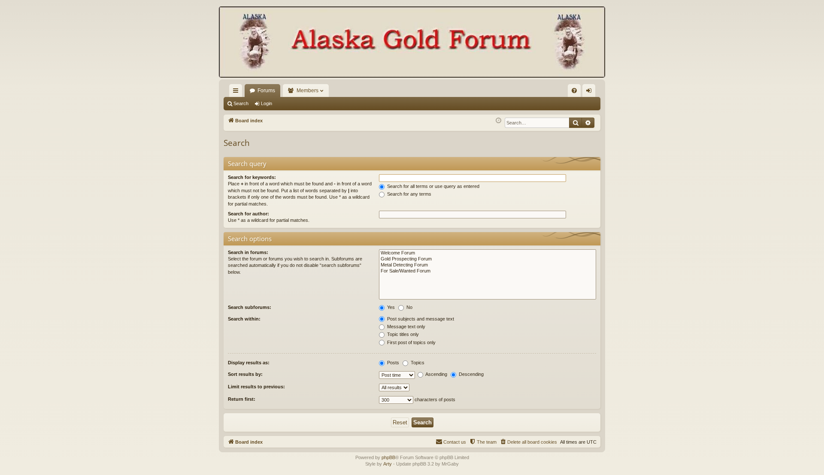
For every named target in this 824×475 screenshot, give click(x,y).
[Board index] (412, 42)
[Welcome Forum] (487, 253)
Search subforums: (249, 307)
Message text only (405, 326)
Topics (416, 362)
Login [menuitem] (590, 92)
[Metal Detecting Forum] (487, 265)
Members (307, 91)
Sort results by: (245, 374)
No (408, 307)
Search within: (244, 318)
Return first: (241, 399)
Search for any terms (408, 194)
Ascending (435, 374)
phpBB (388, 457)
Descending (470, 374)
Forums (266, 91)
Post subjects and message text (420, 318)
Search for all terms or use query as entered (432, 186)
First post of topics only (411, 342)
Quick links (237, 92)
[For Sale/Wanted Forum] (487, 271)
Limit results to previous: (256, 386)
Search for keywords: (252, 177)
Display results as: (249, 362)
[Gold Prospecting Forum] (487, 259)
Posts (392, 362)
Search (240, 103)
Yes (390, 307)
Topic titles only (402, 334)
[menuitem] (574, 90)
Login (266, 103)
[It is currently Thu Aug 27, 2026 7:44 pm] (498, 121)
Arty (387, 463)
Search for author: (248, 213)
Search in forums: (248, 252)
